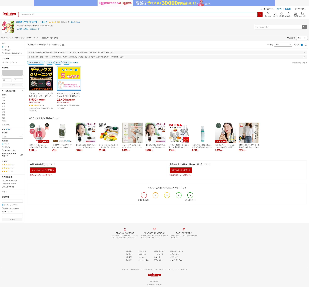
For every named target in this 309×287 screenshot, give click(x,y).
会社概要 (19, 29)
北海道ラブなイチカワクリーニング (31, 22)
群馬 (3, 109)
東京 (3, 118)
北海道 (4, 95)
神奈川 (4, 121)
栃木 (3, 106)
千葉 (3, 115)
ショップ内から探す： (262, 27)
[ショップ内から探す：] (304, 27)
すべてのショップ (7, 38)
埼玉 (3, 112)
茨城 (3, 103)
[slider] (2, 76)
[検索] (260, 14)
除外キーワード (7, 211)
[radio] (3, 47)
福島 (3, 100)
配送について (34, 29)
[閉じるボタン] (304, 52)
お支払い (26, 29)
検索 (13, 85)
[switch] (21, 155)
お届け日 (5, 141)
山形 (3, 98)
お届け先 (5, 133)
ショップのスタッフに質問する (43, 170)
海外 (8, 129)
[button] (300, 9)
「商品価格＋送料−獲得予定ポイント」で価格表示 (42, 45)
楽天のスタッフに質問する (181, 170)
